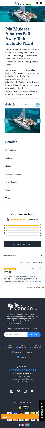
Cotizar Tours (10, 346)
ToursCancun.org (25, 402)
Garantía (18, 352)
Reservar (6, 417)
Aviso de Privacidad (22, 346)
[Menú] (4, 3)
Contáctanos (24, 357)
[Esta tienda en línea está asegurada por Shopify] (24, 409)
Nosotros (30, 352)
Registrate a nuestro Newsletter (22, 328)
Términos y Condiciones (36, 346)
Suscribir (34, 335)
